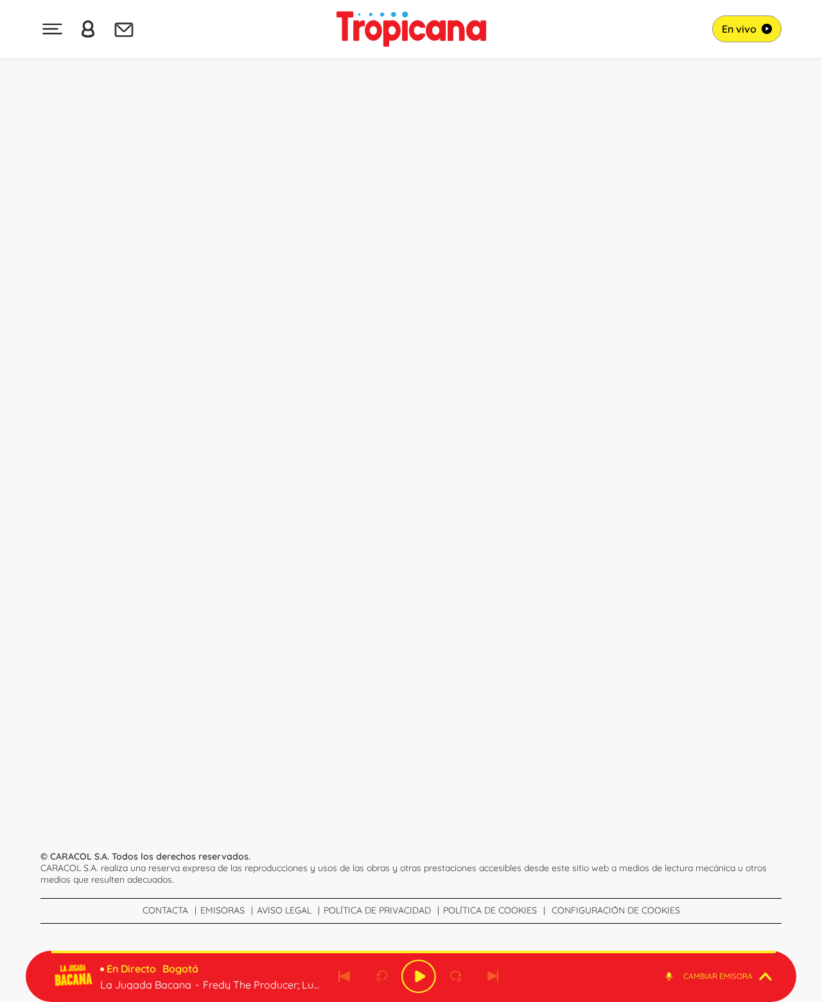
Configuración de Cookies (616, 910)
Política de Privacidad (377, 910)
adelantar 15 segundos (456, 976)
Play (418, 976)
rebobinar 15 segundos (381, 976)
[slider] (413, 952)
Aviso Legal (284, 910)
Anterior (344, 976)
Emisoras (222, 910)
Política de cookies (490, 910)
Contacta (165, 910)
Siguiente (493, 976)
